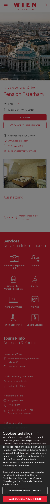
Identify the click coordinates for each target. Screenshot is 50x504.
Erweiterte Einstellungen (25, 490)
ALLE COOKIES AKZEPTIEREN (25, 498)
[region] (25, 464)
